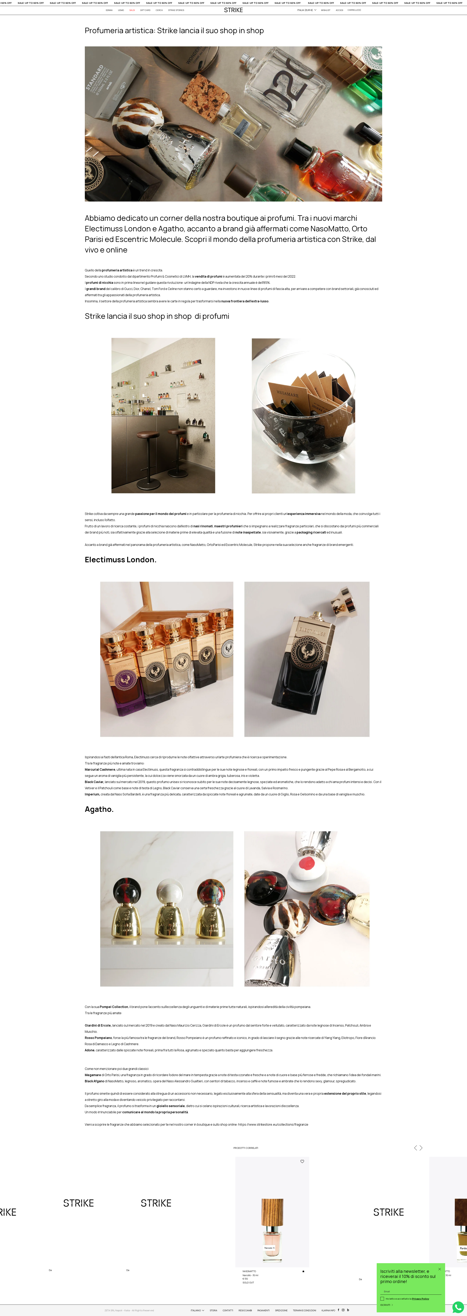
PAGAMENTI (263, 1310)
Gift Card (145, 10)
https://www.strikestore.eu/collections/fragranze (273, 1124)
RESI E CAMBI (245, 1310)
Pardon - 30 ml (56, 1266)
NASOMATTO (55, 1262)
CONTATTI (228, 1310)
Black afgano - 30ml (136, 1266)
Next (421, 1148)
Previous (415, 1148)
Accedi (339, 10)
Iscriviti (385, 1305)
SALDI (132, 10)
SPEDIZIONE (281, 1310)
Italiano (196, 1310)
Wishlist (325, 10)
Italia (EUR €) (305, 10)
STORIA (213, 1310)
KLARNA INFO (328, 1310)
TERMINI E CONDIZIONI (304, 1310)
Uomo (121, 10)
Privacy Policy (420, 1298)
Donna (109, 10)
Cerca (159, 10)
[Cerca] (439, 1268)
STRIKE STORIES (176, 10)
